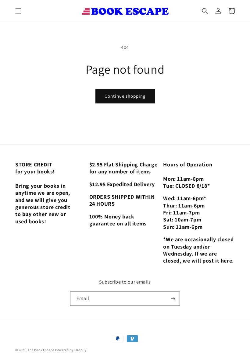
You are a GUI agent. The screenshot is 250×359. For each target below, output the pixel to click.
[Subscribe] (173, 298)
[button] (18, 11)
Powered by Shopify (71, 350)
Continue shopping (125, 96)
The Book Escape (41, 350)
